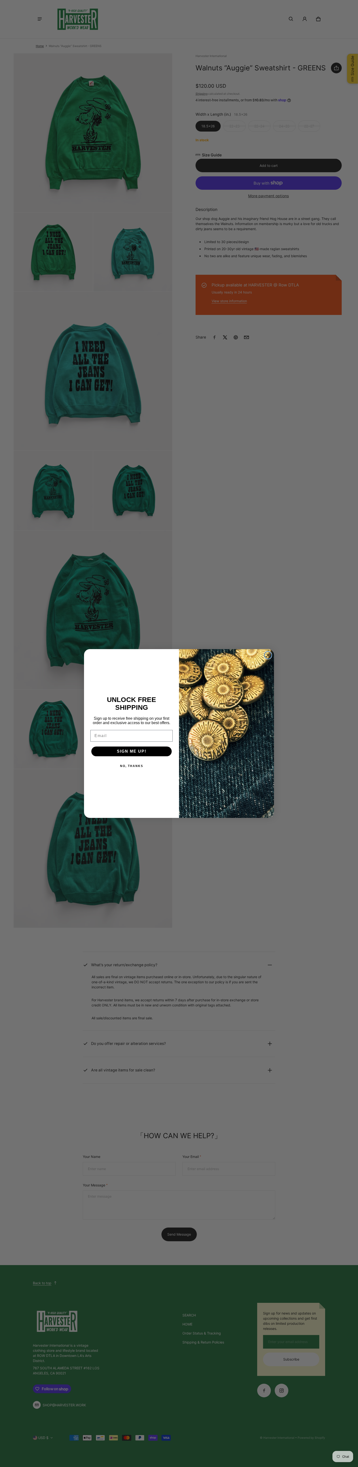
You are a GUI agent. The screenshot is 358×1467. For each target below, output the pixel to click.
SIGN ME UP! (131, 751)
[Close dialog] (268, 655)
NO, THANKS (131, 766)
